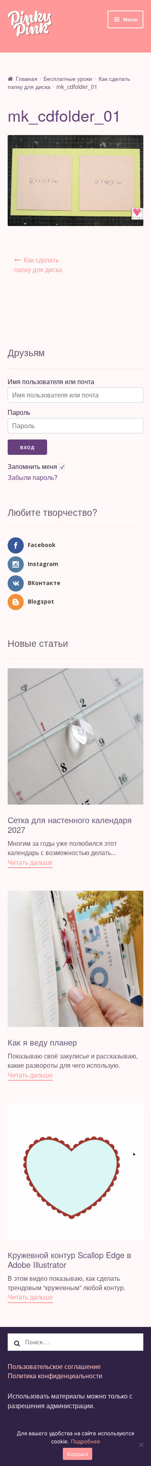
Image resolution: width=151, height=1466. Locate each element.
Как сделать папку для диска (38, 264)
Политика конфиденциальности (55, 1375)
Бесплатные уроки (67, 78)
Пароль (19, 412)
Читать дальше (30, 862)
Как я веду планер (42, 1042)
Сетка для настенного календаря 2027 (70, 824)
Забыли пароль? (33, 477)
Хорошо (77, 1454)
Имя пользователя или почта (51, 381)
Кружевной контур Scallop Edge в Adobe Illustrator (69, 1259)
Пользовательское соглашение (54, 1366)
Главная (26, 78)
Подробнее (85, 1441)
